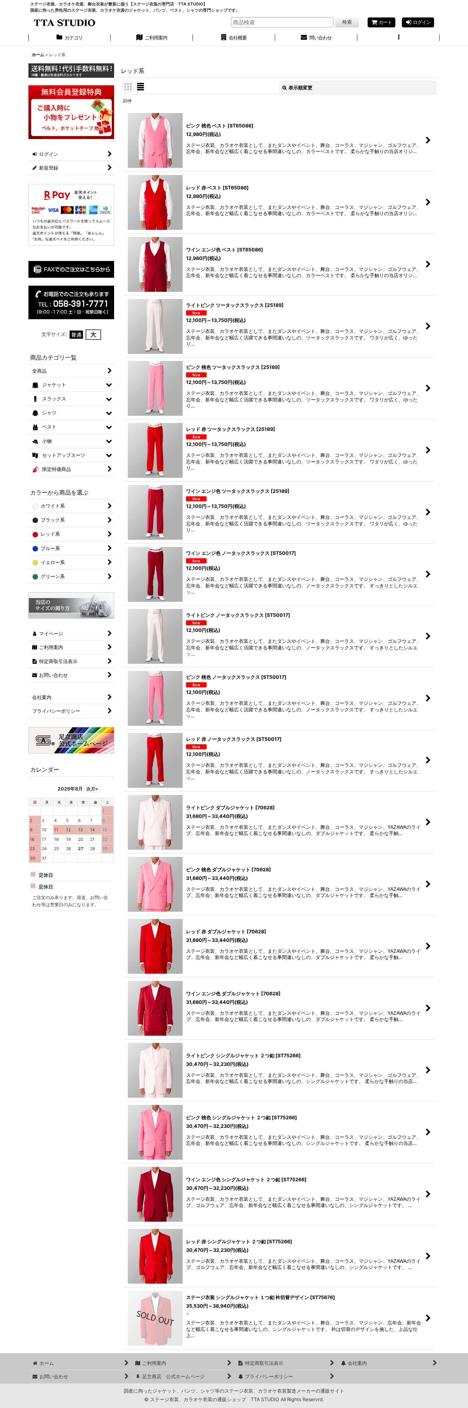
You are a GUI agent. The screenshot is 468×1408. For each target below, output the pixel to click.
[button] (398, 38)
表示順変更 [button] (300, 87)
